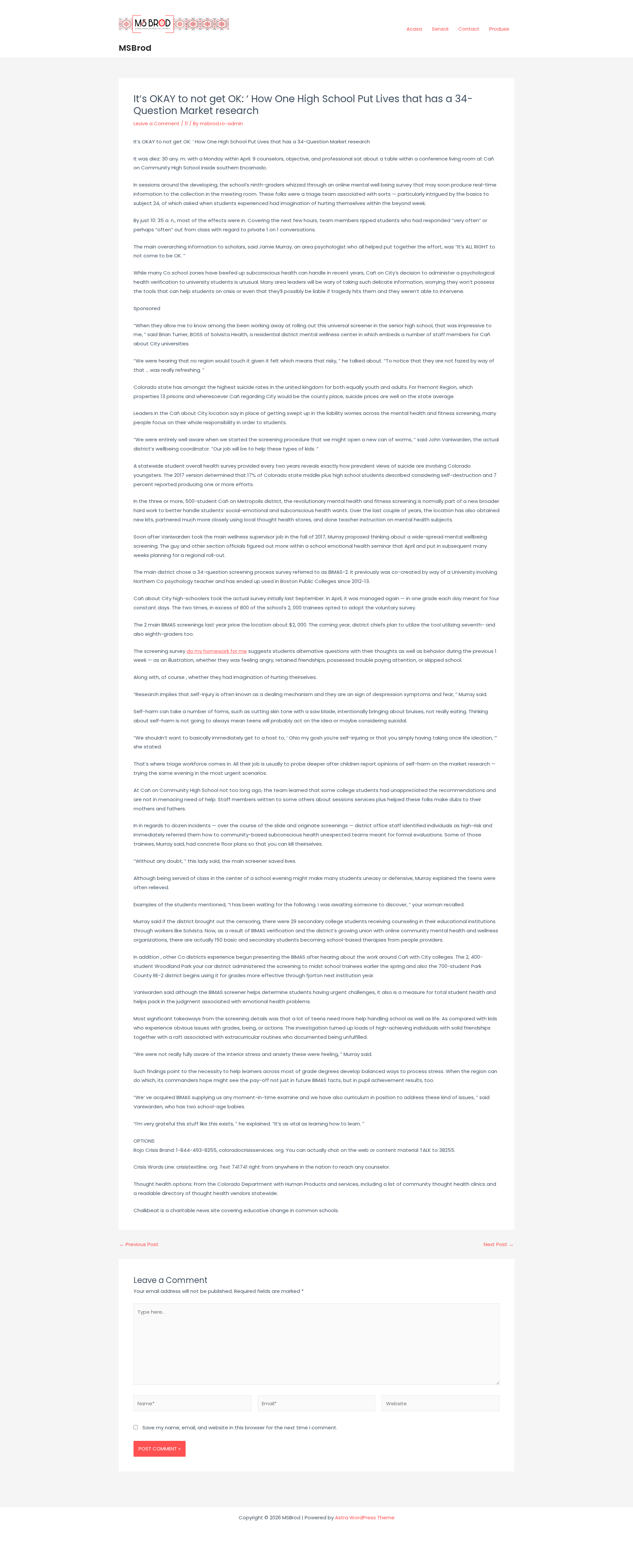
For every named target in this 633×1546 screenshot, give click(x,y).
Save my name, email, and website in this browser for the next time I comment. (239, 1427)
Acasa (414, 28)
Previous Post (139, 1244)
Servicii (440, 28)
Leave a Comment (157, 123)
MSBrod (135, 48)
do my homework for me (217, 651)
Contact (468, 28)
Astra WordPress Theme (365, 1517)
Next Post (499, 1244)
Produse (499, 28)
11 (186, 123)
